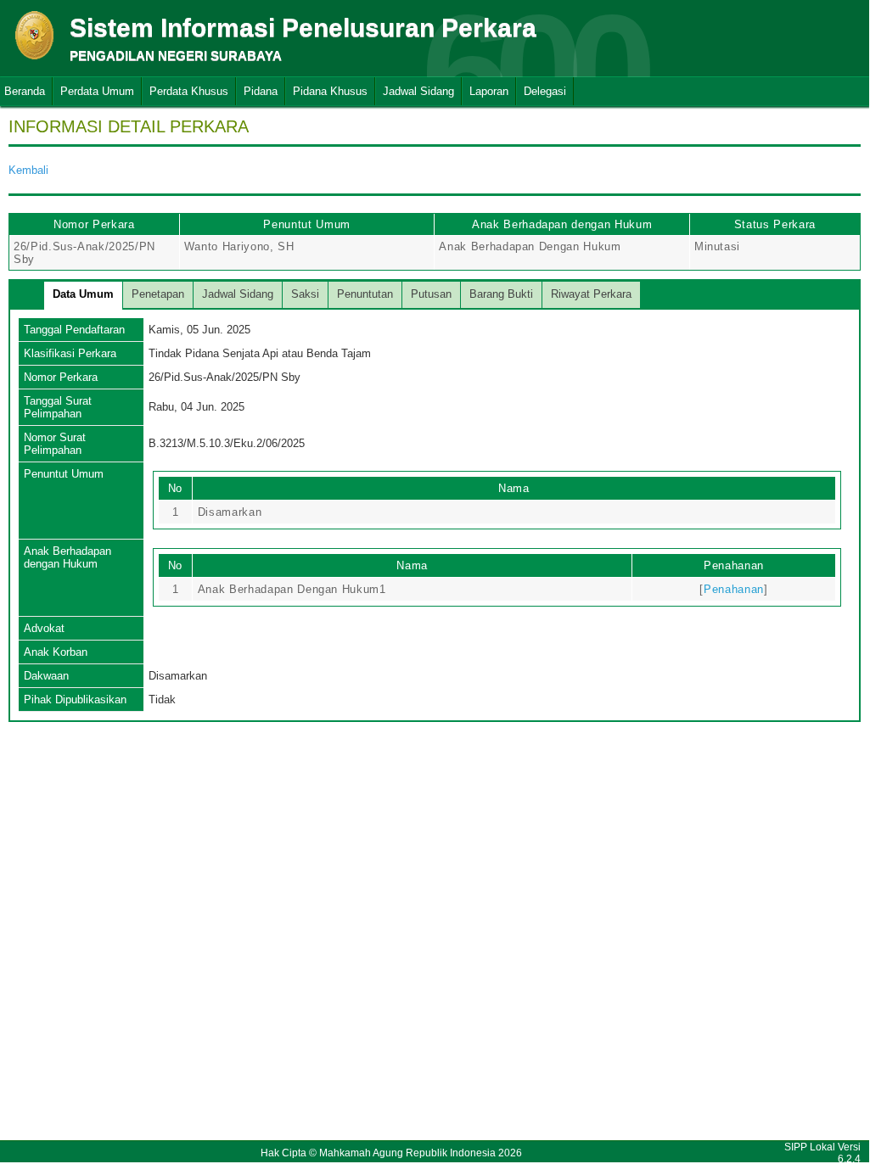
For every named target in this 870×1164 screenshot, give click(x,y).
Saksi (305, 294)
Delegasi (545, 91)
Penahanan (734, 589)
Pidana (261, 91)
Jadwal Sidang (418, 91)
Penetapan (158, 294)
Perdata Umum (97, 91)
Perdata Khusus (188, 91)
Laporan (488, 91)
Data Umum (83, 294)
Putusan (431, 294)
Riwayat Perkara (591, 294)
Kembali (28, 170)
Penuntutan (365, 294)
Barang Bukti (501, 294)
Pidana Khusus (330, 91)
